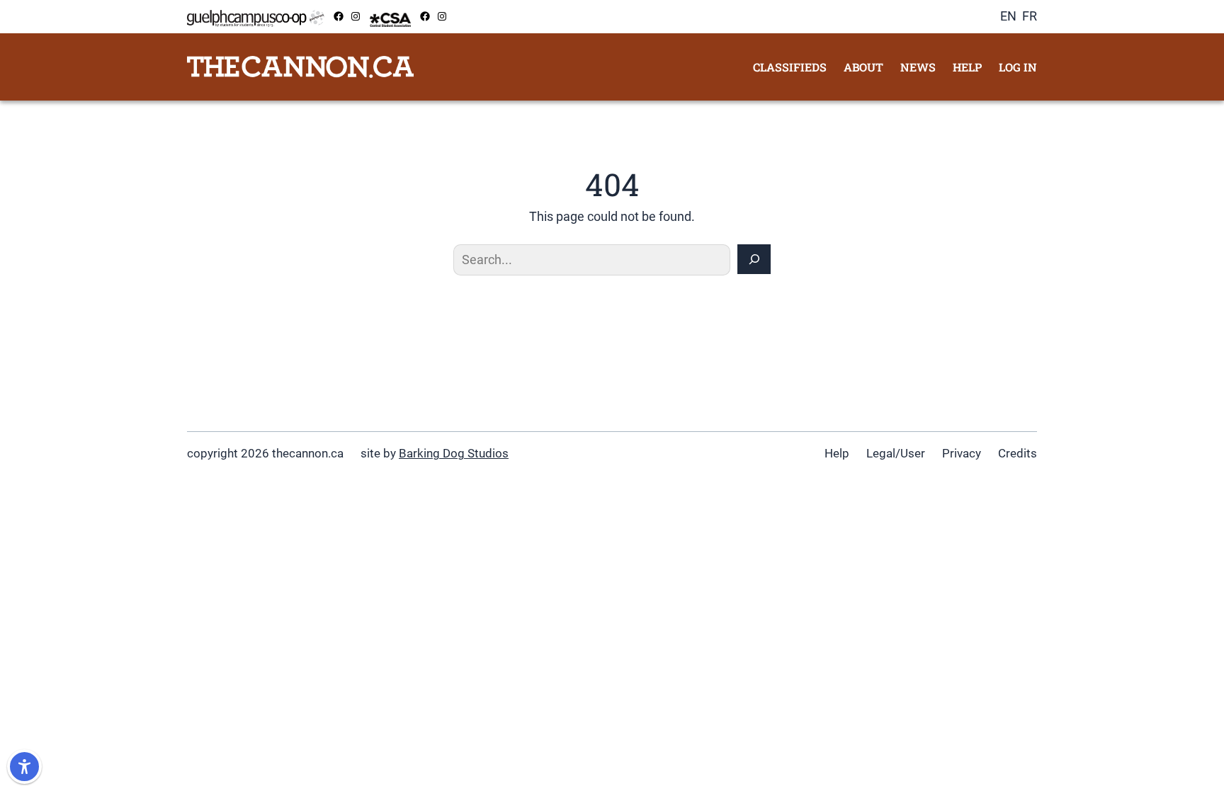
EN (1008, 15)
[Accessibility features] (24, 766)
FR (1029, 15)
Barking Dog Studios (454, 453)
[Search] (754, 259)
